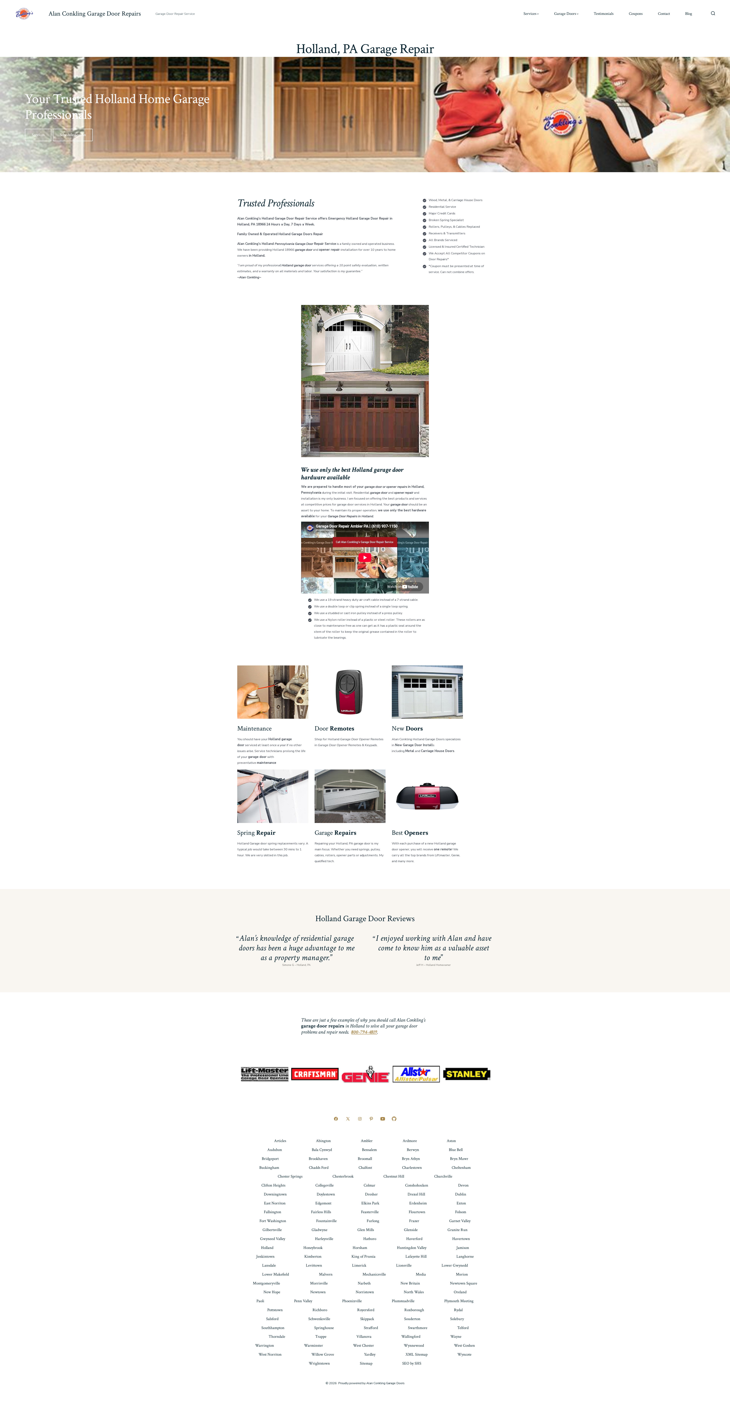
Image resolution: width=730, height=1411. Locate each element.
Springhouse (324, 1327)
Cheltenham (461, 1167)
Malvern (325, 1274)
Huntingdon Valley (411, 1247)
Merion (462, 1274)
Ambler (367, 1140)
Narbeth (364, 1283)
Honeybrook (313, 1247)
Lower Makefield (275, 1274)
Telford (463, 1327)
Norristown (365, 1292)
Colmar (369, 1185)
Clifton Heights (273, 1185)
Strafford (371, 1327)
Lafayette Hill (416, 1256)
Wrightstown (319, 1363)
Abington (323, 1140)
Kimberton (312, 1256)
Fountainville (326, 1220)
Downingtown (275, 1194)
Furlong (373, 1220)
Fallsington (272, 1211)
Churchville (443, 1176)
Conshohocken (416, 1185)
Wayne (455, 1336)
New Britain (410, 1283)
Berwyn (413, 1149)
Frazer (414, 1220)
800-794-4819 (364, 1032)
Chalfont (365, 1167)
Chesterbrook (343, 1176)
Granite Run (457, 1229)
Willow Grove (322, 1354)
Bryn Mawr (459, 1158)
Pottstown (275, 1309)
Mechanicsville (374, 1274)
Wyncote (464, 1354)
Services (530, 13)
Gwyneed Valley (272, 1238)
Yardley (369, 1354)
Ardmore (410, 1140)
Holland (267, 1247)
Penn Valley (303, 1301)
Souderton (412, 1318)
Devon (463, 1185)
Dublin (460, 1194)
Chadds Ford (318, 1167)
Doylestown (326, 1194)
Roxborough (414, 1309)
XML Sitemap (416, 1354)
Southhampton (272, 1327)
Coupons (636, 13)
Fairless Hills (321, 1211)
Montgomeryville (266, 1283)
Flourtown (417, 1211)
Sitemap (366, 1363)
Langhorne (465, 1256)
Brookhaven (318, 1158)
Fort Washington (272, 1220)
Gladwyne (319, 1229)
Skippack (367, 1318)
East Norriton (275, 1203)
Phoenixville (352, 1301)
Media (421, 1274)
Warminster (313, 1345)
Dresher (371, 1194)
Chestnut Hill (393, 1176)
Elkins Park (370, 1203)
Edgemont (323, 1203)
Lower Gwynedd (455, 1265)
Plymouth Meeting (459, 1301)
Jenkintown (265, 1256)
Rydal (458, 1309)
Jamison (462, 1247)
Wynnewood (414, 1345)
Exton (461, 1203)
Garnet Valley (460, 1220)
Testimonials (603, 13)
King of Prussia (363, 1256)
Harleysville (324, 1238)
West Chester (363, 1345)
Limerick (359, 1265)
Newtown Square (463, 1283)
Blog (688, 13)
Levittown (314, 1265)
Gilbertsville (272, 1229)
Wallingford (410, 1336)
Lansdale (269, 1265)
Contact (664, 13)
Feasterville (370, 1211)
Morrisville (319, 1283)
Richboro (320, 1309)
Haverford (414, 1238)
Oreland (460, 1292)
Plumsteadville (403, 1301)
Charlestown (412, 1167)
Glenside (411, 1229)
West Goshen (464, 1345)
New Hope (271, 1292)
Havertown (461, 1238)
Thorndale (277, 1336)
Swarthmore (417, 1327)
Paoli (260, 1301)
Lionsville (404, 1265)
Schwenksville (319, 1318)
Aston (451, 1140)
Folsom (460, 1211)
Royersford (365, 1309)
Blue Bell (456, 1149)
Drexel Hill (416, 1194)
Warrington (264, 1345)
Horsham (360, 1247)
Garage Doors (565, 13)
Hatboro (369, 1238)
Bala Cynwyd (322, 1149)
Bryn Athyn (411, 1158)
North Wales (414, 1292)
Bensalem (369, 1149)
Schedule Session (73, 134)
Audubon (274, 1149)
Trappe (320, 1336)
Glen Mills (365, 1229)
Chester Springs (290, 1176)
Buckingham (269, 1167)
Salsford (272, 1318)
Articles (280, 1140)
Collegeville (324, 1185)
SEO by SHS (411, 1363)
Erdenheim (418, 1203)
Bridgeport (270, 1158)
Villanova (363, 1336)
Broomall (365, 1158)
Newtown (318, 1292)
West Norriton (270, 1354)
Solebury (457, 1318)
